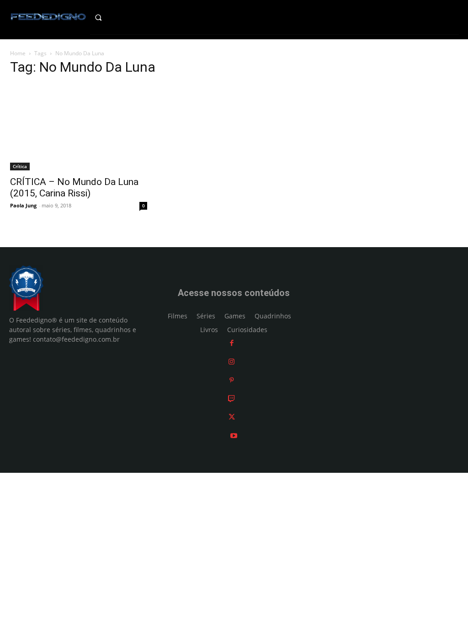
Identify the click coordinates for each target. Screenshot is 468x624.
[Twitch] (231, 398)
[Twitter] (232, 417)
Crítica (20, 166)
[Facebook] (232, 343)
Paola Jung (23, 205)
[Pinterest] (231, 380)
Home (18, 53)
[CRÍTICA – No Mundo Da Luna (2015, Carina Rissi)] (78, 127)
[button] (107, 17)
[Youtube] (233, 435)
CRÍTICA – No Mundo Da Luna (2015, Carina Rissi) (74, 187)
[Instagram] (231, 361)
